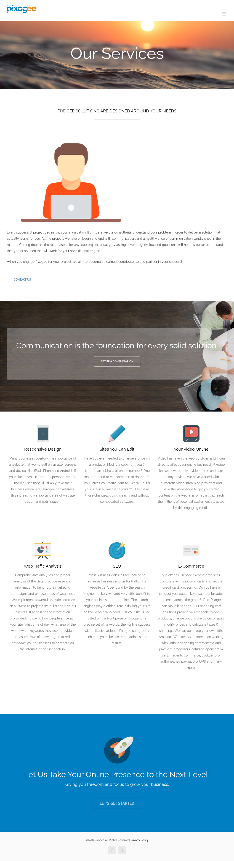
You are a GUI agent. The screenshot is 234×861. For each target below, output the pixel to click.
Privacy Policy (140, 840)
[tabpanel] (117, 216)
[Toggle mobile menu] (224, 13)
